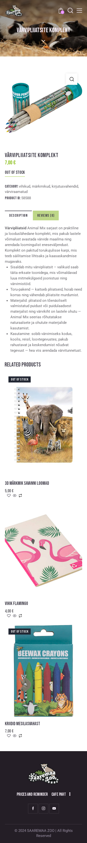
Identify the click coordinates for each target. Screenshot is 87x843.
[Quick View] (14, 496)
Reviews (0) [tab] (46, 215)
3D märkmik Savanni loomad (27, 483)
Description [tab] (18, 215)
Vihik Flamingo (16, 603)
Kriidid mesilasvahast (22, 724)
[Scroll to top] (79, 835)
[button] (71, 79)
